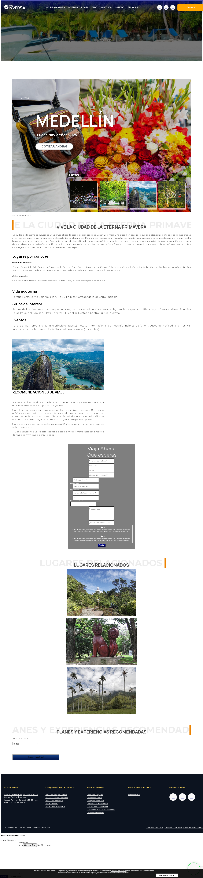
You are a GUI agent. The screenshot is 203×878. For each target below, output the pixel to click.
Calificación (23, 843)
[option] (83, 194)
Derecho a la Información (97, 803)
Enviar (101, 545)
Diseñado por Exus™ (154, 827)
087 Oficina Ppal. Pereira (56, 794)
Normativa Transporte (55, 806)
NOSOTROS (106, 7)
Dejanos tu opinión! (35, 757)
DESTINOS (73, 7)
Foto (21, 845)
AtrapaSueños (134, 794)
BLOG (94, 7)
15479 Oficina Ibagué (54, 800)
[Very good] (10, 850)
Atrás (25, 98)
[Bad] (2, 850)
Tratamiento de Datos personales (101, 809)
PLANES (84, 7)
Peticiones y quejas (95, 794)
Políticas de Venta (94, 797)
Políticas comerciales (95, 812)
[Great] (13, 850)
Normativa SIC (51, 803)
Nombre (3, 840)
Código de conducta (95, 800)
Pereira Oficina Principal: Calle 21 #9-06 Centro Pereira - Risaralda (21, 795)
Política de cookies (118, 871)
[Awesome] (17, 850)
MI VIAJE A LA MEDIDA (55, 7)
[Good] (6, 850)
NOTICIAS (119, 7)
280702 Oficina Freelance (56, 797)
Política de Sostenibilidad (97, 806)
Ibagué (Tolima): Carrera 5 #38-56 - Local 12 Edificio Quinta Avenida (21, 801)
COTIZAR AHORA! (54, 146)
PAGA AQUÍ (133, 7)
